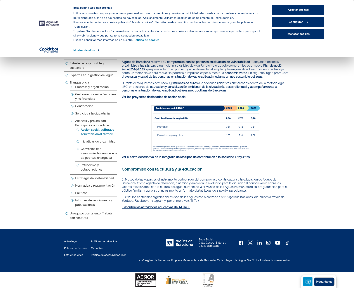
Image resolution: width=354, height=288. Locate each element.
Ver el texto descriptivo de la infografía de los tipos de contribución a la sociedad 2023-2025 (186, 157)
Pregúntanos (324, 281)
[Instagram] (268, 242)
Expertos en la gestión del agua (91, 75)
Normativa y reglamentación (95, 185)
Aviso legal (70, 241)
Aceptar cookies (298, 9)
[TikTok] (287, 242)
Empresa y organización (92, 87)
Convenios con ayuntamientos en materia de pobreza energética (99, 153)
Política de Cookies (75, 248)
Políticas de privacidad (105, 241)
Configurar (296, 21)
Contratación (84, 106)
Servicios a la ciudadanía (92, 113)
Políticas (81, 193)
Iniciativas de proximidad (98, 141)
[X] (250, 242)
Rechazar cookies (298, 33)
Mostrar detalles (84, 50)
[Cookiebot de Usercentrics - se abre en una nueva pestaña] (49, 50)
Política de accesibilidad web (108, 255)
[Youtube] (277, 242)
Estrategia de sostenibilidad (94, 178)
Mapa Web (97, 248)
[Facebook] (241, 242)
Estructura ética (73, 255)
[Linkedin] (259, 242)
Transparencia (79, 82)
